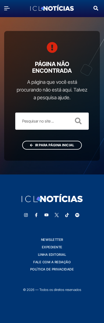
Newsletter (52, 240)
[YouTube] (46, 215)
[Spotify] (77, 215)
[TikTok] (66, 215)
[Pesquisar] (96, 7)
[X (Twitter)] (56, 215)
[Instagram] (25, 215)
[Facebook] (36, 215)
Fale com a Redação (52, 262)
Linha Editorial (52, 254)
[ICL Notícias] (52, 8)
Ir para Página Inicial (54, 145)
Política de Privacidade (52, 269)
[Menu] (8, 8)
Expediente (52, 247)
